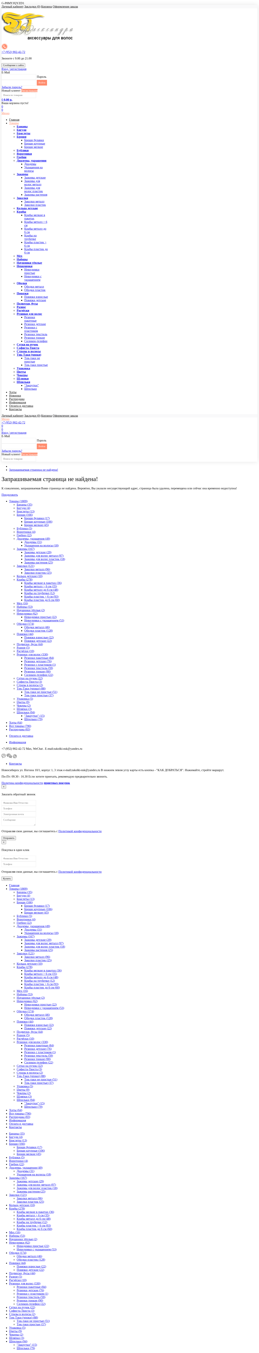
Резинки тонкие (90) (37, 671)
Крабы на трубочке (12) (39, 593)
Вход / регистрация (14, 69)
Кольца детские (27, 208)
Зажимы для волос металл (32, 182)
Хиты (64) (15, 722)
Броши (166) (25, 514)
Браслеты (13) (26, 511)
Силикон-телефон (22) (38, 674)
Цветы (21, 371)
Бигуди (21, 130)
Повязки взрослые (36, 296)
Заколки (22, 198)
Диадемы (30, 164)
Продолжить (10, 494)
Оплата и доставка (21, 405)
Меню (5, 113)
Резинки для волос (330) (32, 654)
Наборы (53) (25, 606)
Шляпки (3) (24, 709)
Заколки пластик (35, 204)
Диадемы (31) (33, 542)
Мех (19, 256)
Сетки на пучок (27, 344)
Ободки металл (34, 286)
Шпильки (23, 382)
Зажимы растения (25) (38, 562)
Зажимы (22, 174)
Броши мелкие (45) (36, 525)
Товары (14, 123)
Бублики (23, 150)
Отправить (8, 838)
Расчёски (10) (25, 651)
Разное (21, 307)
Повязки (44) (25, 634)
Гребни (21, 157)
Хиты (12, 392)
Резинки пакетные (30, 319)
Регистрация (29, 90)
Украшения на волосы (33, 169)
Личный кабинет (13, 6)
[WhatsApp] (15, 757)
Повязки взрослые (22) (39, 637)
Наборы (22, 259)
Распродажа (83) (19, 729)
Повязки (22, 293)
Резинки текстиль (35, 334)
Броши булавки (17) (37, 518)
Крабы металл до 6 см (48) (41, 589)
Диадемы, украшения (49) (33, 538)
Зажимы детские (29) (37, 552)
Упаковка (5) (25, 698)
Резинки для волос (29, 313)
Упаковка (23, 368)
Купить (7, 878)
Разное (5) (23, 647)
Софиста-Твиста (28, 348)
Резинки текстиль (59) (38, 668)
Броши (21, 136)
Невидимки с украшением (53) (44, 620)
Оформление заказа (65, 6)
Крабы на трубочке (30, 237)
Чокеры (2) (24, 705)
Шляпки (23, 378)
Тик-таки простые (36, 365)
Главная (14, 119)
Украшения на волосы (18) (41, 545)
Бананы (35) (24, 504)
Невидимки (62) (27, 613)
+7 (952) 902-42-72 (13, 52)
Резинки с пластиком (31, 329)
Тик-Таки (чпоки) (29, 354)
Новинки (15, 395)
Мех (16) (22, 603)
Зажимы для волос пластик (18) (44, 559)
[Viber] (4, 757)
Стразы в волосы (29, 351)
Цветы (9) (23, 702)
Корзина (46, 6)
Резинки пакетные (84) (39, 657)
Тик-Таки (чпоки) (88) (31, 688)
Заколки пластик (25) (38, 572)
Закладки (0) (32, 6)
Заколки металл (34, 201)
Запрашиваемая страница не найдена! (33, 469)
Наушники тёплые (29, 262)
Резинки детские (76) (38, 661)
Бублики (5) (24, 528)
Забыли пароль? (12, 87)
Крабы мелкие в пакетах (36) (43, 583)
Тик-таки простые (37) (38, 695)
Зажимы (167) (26, 548)
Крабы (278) (24, 579)
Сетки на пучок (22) (30, 678)
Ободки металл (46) (37, 627)
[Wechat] (9, 757)
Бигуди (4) (23, 508)
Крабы (21, 211)
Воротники (24, 153)
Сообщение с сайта (13, 65)
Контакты (15, 409)
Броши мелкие (33, 147)
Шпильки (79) (33, 719)
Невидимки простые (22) (40, 617)
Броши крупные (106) (38, 521)
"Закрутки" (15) (34, 715)
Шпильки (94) (26, 712)
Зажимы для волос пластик (33, 189)
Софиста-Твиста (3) (29, 681)
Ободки (22, 283)
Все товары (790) (20, 726)
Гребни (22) (24, 535)
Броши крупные (34, 143)
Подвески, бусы (27, 303)
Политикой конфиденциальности (80, 831)
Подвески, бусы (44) (30, 644)
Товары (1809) (18, 501)
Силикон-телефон (35, 341)
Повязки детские (35, 300)
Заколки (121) (25, 566)
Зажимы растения (35, 194)
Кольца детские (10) (29, 576)
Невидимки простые (31, 271)
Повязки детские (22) (38, 640)
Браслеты (23, 133)
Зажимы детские (35, 177)
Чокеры (22, 375)
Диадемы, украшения (31, 160)
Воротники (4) (26, 531)
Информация (17, 402)
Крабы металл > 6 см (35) (40, 586)
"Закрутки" (31, 385)
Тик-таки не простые (32, 360)
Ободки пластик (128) (38, 630)
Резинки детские (35, 324)
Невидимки (24, 266)
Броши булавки (34, 140)
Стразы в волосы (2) (30, 685)
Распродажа (16, 399)
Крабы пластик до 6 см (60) (42, 600)
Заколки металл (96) (37, 569)
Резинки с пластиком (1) (40, 664)
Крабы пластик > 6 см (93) (41, 596)
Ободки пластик (35, 290)
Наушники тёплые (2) (31, 610)
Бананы (22, 126)
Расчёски (23, 310)
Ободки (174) (25, 623)
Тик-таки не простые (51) (40, 692)
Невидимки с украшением (33, 278)
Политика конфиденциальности (22, 783)
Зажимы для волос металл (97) (44, 555)
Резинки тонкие (34, 337)
